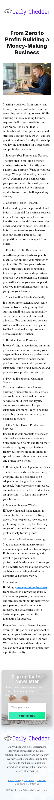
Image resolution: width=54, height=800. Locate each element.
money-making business (31, 587)
